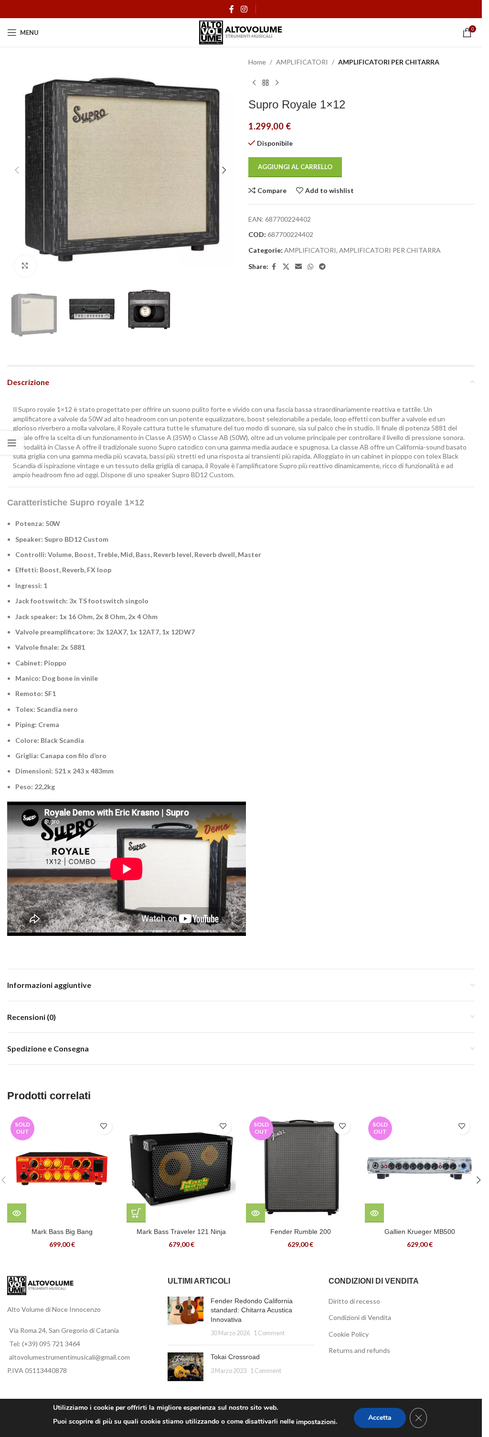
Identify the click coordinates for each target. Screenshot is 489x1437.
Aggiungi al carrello (295, 167)
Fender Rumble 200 (300, 1231)
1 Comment (269, 1333)
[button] (16, 170)
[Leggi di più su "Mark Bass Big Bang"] (16, 1213)
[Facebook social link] (231, 9)
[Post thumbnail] (185, 1317)
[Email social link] (298, 266)
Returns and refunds (359, 1350)
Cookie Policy (349, 1334)
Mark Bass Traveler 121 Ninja (181, 1231)
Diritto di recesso (354, 1301)
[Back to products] (265, 82)
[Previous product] (254, 82)
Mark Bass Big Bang (62, 1231)
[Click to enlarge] (25, 266)
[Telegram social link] (322, 266)
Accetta (380, 1417)
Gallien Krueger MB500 (419, 1231)
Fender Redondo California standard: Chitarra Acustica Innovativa (252, 1310)
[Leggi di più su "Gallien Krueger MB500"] (374, 1213)
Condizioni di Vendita (360, 1317)
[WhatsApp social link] (310, 266)
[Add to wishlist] (104, 1126)
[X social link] (286, 266)
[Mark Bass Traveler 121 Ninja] (181, 1168)
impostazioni (316, 1421)
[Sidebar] (12, 443)
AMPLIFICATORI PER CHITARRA (388, 62)
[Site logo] (241, 32)
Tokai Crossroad (235, 1357)
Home (257, 62)
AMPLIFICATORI (302, 62)
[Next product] (277, 82)
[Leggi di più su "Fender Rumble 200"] (255, 1213)
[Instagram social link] (243, 9)
